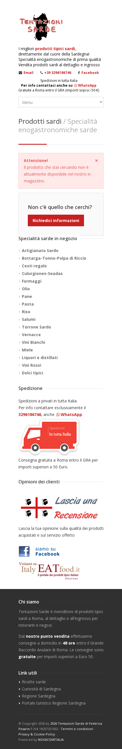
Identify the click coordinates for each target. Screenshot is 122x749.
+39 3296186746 (57, 72)
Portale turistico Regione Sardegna (54, 703)
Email (28, 72)
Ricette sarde (34, 681)
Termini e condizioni (77, 729)
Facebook (90, 72)
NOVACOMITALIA (51, 739)
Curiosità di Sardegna (41, 689)
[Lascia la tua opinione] (61, 508)
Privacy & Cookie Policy (36, 734)
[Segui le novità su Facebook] (61, 551)
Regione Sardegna (38, 696)
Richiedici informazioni (56, 220)
